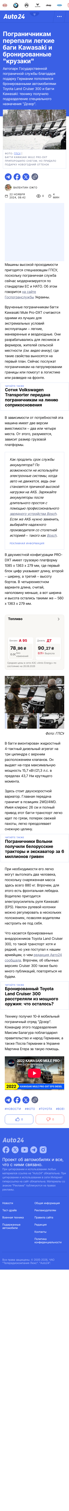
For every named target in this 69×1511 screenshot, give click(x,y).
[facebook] (17, 176)
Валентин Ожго (25, 187)
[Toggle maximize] (58, 681)
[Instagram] (43, 1149)
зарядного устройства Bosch (33, 514)
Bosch (52, 536)
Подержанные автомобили (11, 1226)
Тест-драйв (9, 1210)
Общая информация (47, 1203)
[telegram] (8, 176)
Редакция (40, 1224)
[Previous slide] (10, 696)
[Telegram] (33, 1149)
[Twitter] (15, 1149)
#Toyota (45, 1109)
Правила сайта (43, 1217)
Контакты (40, 1232)
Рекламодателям (45, 1210)
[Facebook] (5, 1149)
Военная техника (13, 1217)
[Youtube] (24, 1149)
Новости (7, 1203)
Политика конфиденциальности (48, 1240)
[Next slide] (58, 696)
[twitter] (25, 176)
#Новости (13, 1109)
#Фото (30, 1109)
